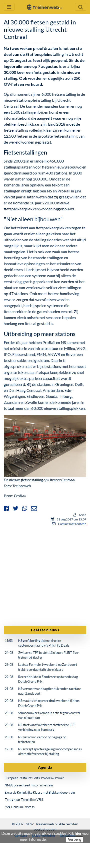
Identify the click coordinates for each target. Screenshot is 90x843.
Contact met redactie (72, 524)
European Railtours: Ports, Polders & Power (34, 778)
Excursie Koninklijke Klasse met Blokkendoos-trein (40, 792)
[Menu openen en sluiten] (9, 7)
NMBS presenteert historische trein (29, 785)
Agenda (45, 767)
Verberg (74, 839)
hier (78, 833)
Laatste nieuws (45, 629)
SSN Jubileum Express (19, 807)
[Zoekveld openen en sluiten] (80, 7)
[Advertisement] (45, 575)
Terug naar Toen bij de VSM (24, 800)
